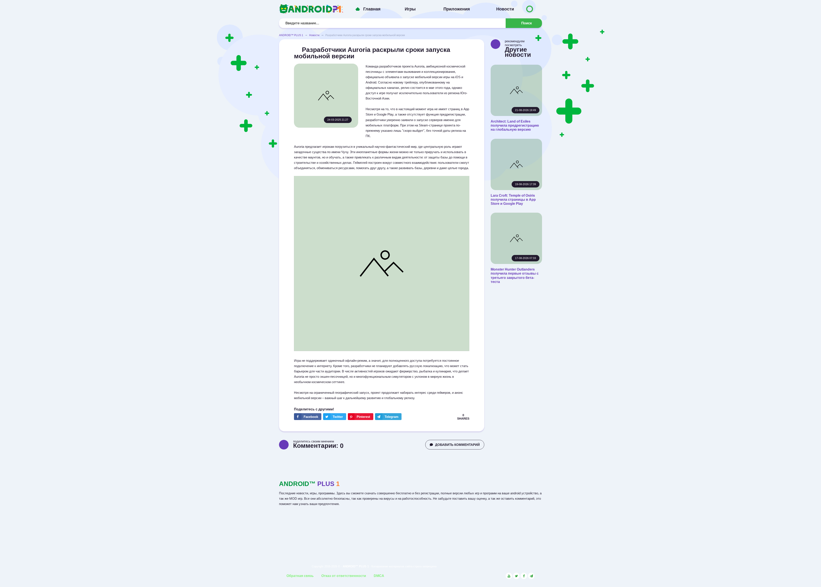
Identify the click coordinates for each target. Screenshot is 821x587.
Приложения (456, 9)
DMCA (379, 576)
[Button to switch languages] (529, 9)
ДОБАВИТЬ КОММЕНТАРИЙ (457, 444)
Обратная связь (300, 576)
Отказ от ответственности (343, 576)
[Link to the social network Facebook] (524, 576)
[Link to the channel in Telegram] (531, 576)
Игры (410, 9)
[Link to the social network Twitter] (516, 576)
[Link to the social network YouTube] (509, 576)
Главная (372, 9)
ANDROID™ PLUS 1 (291, 35)
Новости (505, 9)
